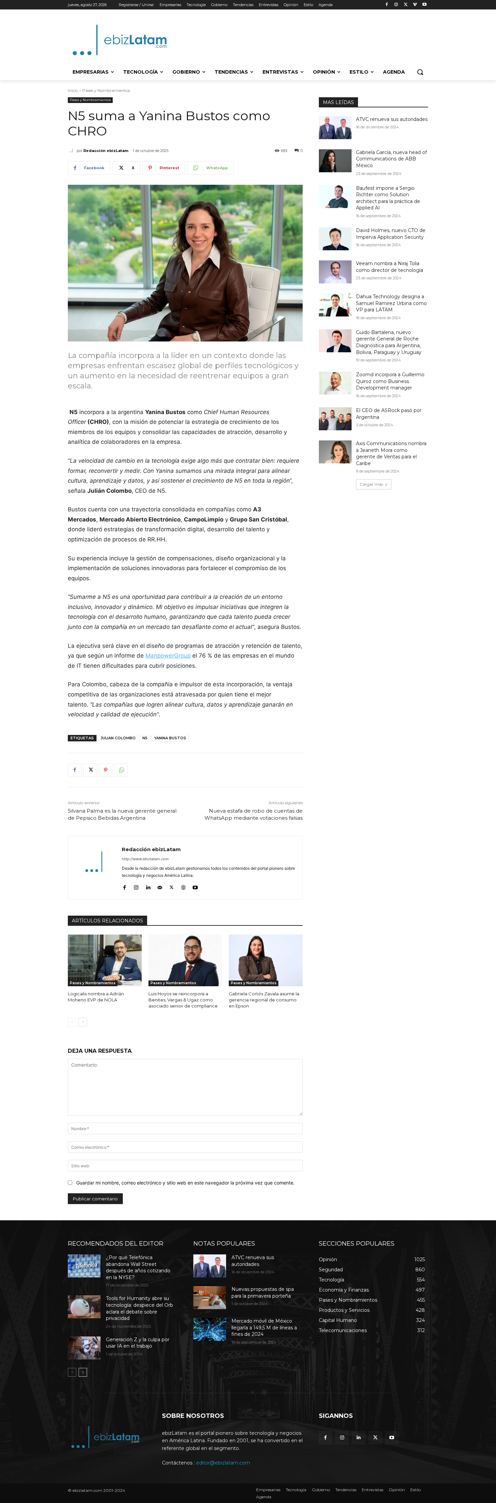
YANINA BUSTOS (170, 738)
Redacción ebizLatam (105, 150)
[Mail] (159, 886)
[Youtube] (424, 5)
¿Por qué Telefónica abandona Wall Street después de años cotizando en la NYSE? (138, 1267)
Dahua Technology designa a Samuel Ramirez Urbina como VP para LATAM (391, 303)
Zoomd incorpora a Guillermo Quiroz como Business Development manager (390, 381)
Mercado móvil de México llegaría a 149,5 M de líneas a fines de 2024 (264, 1327)
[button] (420, 72)
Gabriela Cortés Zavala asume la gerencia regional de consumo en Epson (264, 1000)
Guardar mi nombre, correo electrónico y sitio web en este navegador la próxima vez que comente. (185, 1183)
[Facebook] (387, 5)
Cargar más (371, 484)
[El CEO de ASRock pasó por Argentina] (335, 418)
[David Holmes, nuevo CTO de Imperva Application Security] (335, 238)
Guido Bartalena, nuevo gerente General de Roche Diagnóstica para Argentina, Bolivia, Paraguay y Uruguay (388, 342)
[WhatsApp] (121, 770)
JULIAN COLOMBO (118, 738)
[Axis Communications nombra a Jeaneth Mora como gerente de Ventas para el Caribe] (335, 451)
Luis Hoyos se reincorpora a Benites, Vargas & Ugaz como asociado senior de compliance (183, 1000)
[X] (406, 5)
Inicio (73, 90)
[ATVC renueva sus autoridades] (335, 127)
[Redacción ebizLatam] (72, 150)
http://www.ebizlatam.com (145, 859)
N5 (144, 738)
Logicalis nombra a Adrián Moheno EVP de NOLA (96, 996)
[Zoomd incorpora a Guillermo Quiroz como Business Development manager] (335, 383)
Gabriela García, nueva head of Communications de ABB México (391, 159)
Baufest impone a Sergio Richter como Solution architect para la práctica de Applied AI (388, 198)
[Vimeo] (415, 5)
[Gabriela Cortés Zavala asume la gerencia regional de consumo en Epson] (266, 960)
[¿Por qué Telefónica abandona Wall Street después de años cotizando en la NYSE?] (84, 1265)
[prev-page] (72, 1022)
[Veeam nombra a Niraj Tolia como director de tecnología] (335, 271)
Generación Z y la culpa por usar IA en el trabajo (137, 1342)
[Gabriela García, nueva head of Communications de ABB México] (335, 160)
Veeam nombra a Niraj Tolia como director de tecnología (389, 266)
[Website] (183, 886)
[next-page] (83, 1022)
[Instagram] (396, 5)
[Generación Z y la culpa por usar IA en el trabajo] (84, 1347)
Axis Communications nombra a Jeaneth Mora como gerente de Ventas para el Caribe (391, 453)
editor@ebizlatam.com (223, 1463)
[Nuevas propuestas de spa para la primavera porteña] (209, 1297)
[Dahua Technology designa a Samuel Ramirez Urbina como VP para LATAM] (335, 305)
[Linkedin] (147, 886)
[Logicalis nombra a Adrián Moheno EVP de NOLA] (105, 960)
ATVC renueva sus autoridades (392, 119)
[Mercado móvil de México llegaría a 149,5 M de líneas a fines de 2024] (209, 1329)
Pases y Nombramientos (106, 90)
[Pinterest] (105, 770)
